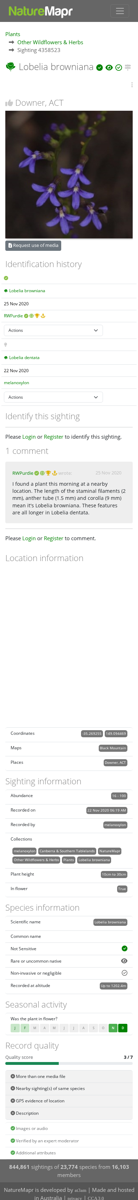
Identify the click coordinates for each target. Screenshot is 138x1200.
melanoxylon (16, 383)
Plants (12, 34)
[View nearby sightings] (128, 66)
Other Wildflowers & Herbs (50, 42)
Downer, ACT (115, 762)
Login (29, 436)
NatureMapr (109, 850)
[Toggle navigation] (119, 11)
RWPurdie (13, 316)
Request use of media (35, 245)
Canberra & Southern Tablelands (67, 850)
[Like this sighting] (9, 103)
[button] (132, 85)
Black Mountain (113, 747)
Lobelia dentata (24, 357)
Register (53, 436)
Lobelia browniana (27, 291)
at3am (80, 1190)
